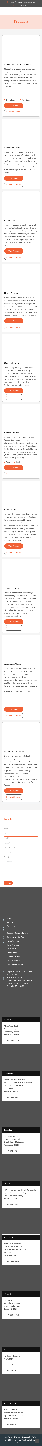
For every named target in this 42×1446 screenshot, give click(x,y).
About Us (10, 922)
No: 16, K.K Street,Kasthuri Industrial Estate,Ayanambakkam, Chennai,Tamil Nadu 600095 (14, 1414)
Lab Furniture (10, 509)
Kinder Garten (10, 220)
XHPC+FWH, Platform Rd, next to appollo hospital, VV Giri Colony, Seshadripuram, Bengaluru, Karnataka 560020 (15, 1249)
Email (6, 838)
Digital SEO (35, 1437)
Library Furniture (12, 432)
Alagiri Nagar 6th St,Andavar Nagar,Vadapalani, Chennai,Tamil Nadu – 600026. (12, 1030)
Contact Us (11, 926)
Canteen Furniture (12, 363)
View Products (13, 105)
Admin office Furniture (15, 964)
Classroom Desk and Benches (17, 64)
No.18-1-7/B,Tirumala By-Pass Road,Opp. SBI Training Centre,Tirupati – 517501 (13, 1304)
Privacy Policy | (8, 1437)
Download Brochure (13, 112)
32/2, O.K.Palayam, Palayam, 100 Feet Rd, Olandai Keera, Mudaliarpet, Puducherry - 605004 (14, 1140)
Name (6, 829)
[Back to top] (37, 1441)
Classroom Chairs (12, 147)
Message (7, 856)
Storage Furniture (12, 588)
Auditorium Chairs (12, 663)
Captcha (7, 870)
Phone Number (10, 847)
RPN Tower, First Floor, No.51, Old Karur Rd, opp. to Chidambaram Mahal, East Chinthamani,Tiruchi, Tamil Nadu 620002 (20, 1194)
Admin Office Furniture (15, 751)
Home (9, 918)
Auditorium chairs (13, 961)
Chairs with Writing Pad (15, 937)
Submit (8, 883)
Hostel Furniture (11, 293)
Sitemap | (18, 1437)
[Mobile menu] (34, 11)
